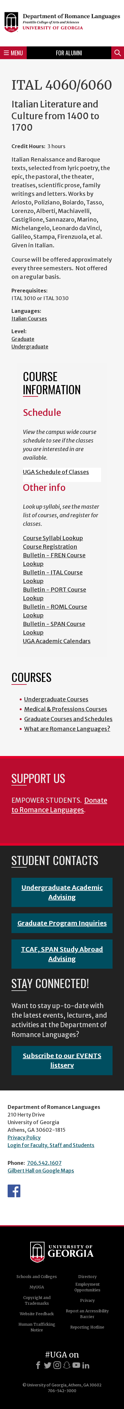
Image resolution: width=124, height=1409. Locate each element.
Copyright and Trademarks (37, 1300)
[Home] (62, 22)
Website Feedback (37, 1313)
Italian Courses (29, 318)
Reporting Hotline (87, 1327)
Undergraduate (29, 346)
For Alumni (69, 53)
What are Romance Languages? (67, 728)
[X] (48, 1365)
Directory (87, 1276)
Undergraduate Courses (56, 699)
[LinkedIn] (86, 1365)
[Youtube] (76, 1365)
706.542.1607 (44, 1163)
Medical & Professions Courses (65, 709)
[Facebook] (38, 1365)
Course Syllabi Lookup (53, 538)
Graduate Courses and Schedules (68, 719)
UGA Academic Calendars (57, 641)
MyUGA (37, 1287)
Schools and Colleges (37, 1276)
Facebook (14, 1191)
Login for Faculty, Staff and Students (51, 1145)
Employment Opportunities (87, 1287)
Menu (17, 53)
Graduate (22, 339)
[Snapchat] (67, 1365)
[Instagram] (57, 1365)
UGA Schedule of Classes (56, 472)
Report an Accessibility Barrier (87, 1314)
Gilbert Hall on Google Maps (41, 1170)
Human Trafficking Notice (36, 1327)
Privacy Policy (24, 1137)
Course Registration (50, 546)
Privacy (87, 1300)
